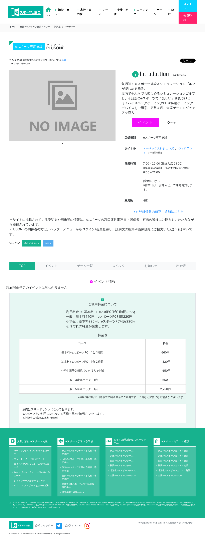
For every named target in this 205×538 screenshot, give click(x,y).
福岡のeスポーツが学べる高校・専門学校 (79, 477)
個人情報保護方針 (172, 522)
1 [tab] (62, 144)
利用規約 (157, 522)
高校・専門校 (84, 12)
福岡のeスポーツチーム (122, 465)
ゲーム (157, 12)
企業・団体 (121, 12)
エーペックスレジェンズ (159, 148)
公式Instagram (74, 525)
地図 (63, 60)
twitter (48, 243)
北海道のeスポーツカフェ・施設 (174, 470)
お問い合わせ (189, 522)
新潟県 (57, 26)
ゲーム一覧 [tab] (85, 266)
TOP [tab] (22, 266)
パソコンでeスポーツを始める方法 (31, 485)
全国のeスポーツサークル (123, 475)
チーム (103, 12)
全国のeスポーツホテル (170, 475)
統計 (171, 12)
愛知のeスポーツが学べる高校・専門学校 (79, 469)
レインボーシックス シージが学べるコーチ (32, 474)
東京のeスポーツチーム (122, 450)
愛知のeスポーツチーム (122, 460)
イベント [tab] (51, 266)
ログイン (187, 6)
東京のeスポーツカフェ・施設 (173, 450)
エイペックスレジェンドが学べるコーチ (31, 465)
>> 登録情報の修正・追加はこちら (159, 212)
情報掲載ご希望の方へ (73, 492)
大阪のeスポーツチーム (122, 455)
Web (31, 243)
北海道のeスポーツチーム (123, 470)
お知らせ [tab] (150, 266)
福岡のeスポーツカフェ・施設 (173, 465)
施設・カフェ (62, 12)
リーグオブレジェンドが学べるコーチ (31, 452)
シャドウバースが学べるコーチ (29, 480)
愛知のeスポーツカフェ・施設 (173, 460)
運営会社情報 (145, 522)
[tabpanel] (62, 105)
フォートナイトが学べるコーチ (29, 459)
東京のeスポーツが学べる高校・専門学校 (79, 452)
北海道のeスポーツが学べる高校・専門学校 (79, 485)
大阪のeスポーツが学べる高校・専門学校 (79, 461)
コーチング (141, 12)
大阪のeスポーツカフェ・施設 (173, 455)
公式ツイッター (44, 525)
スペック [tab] (118, 266)
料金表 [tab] (181, 266)
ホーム (12, 26)
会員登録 (187, 18)
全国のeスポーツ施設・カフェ (35, 26)
